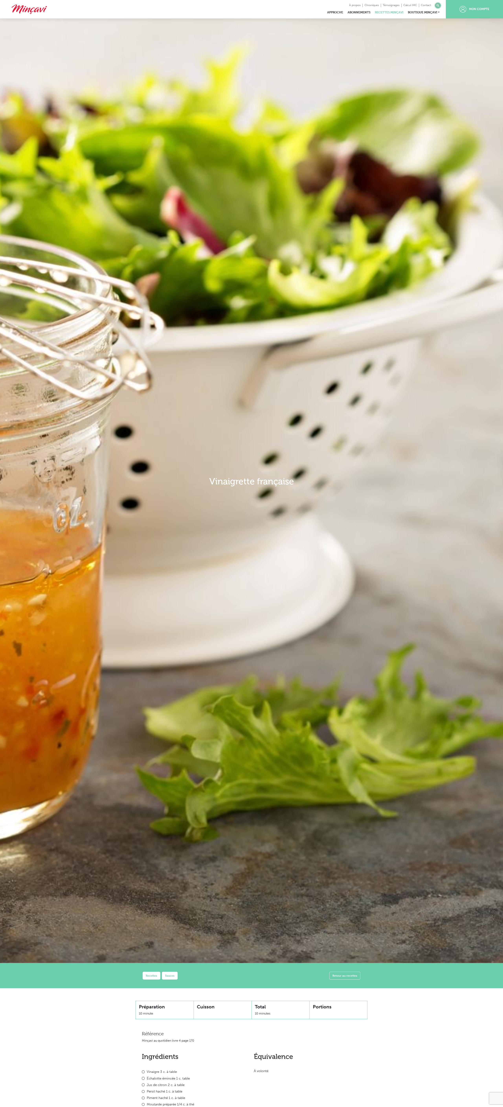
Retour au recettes (344, 975)
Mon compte (478, 9)
